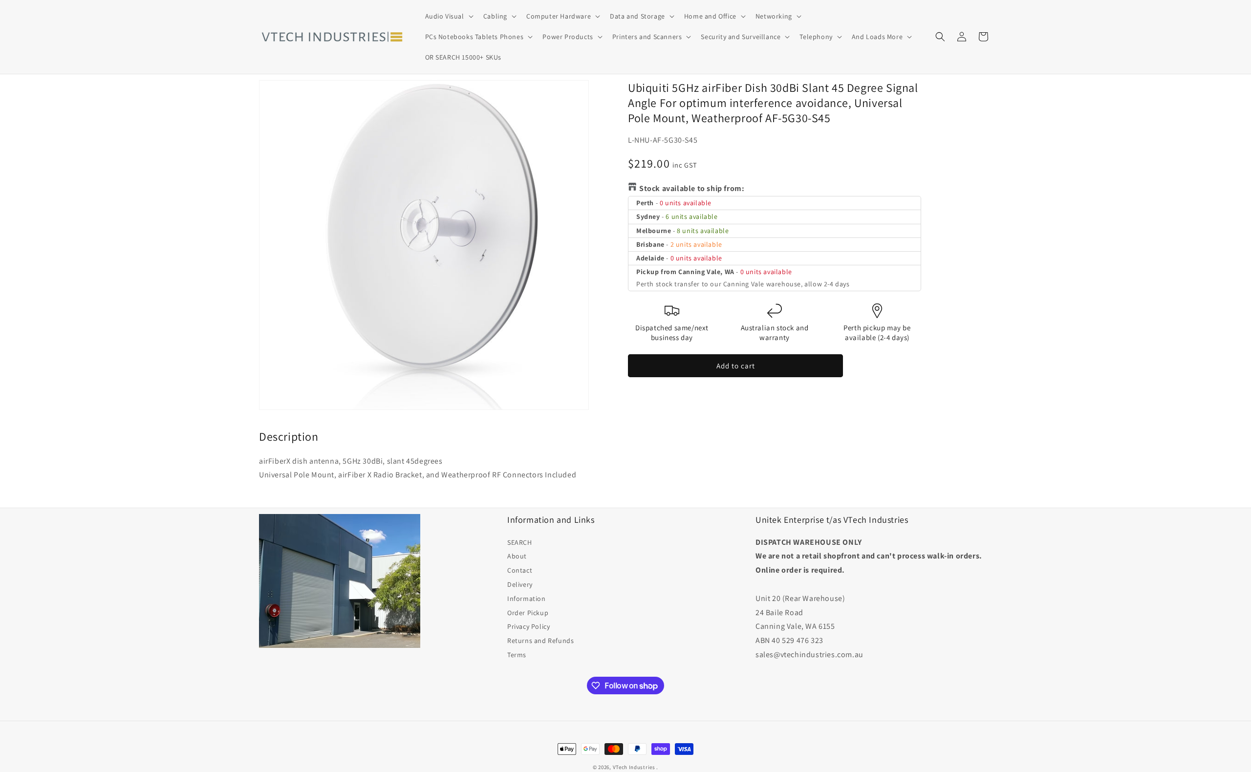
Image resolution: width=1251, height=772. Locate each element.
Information (526, 598)
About (517, 556)
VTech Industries (634, 767)
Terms (516, 654)
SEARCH (519, 542)
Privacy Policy (528, 626)
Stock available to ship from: (691, 188)
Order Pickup (527, 612)
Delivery (520, 584)
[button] (448, 16)
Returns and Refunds (540, 640)
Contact (519, 570)
